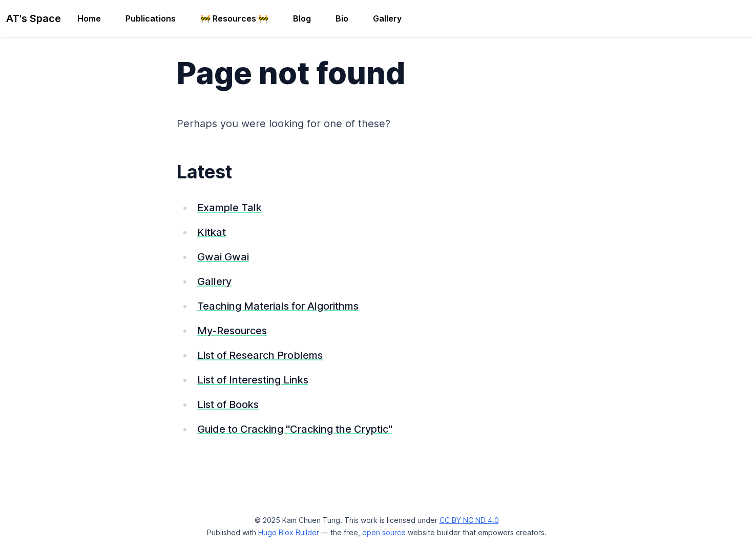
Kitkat (211, 232)
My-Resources (232, 331)
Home (89, 18)
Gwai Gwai (223, 257)
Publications (151, 18)
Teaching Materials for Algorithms (278, 306)
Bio (342, 18)
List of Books (228, 404)
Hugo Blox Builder (288, 532)
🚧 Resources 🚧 (234, 18)
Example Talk (229, 207)
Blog (302, 18)
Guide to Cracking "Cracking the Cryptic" (294, 429)
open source (384, 532)
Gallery (387, 18)
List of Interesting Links (252, 380)
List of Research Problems (260, 355)
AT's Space (33, 18)
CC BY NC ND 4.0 (469, 520)
